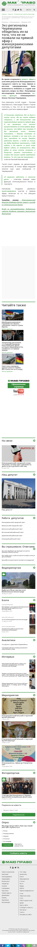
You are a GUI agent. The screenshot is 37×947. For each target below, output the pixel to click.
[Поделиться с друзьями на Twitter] (8, 945)
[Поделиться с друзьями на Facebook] (2, 945)
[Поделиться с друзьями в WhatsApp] (29, 945)
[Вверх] (34, 945)
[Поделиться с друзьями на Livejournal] (13, 945)
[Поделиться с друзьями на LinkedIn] (18, 945)
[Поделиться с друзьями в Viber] (23, 945)
